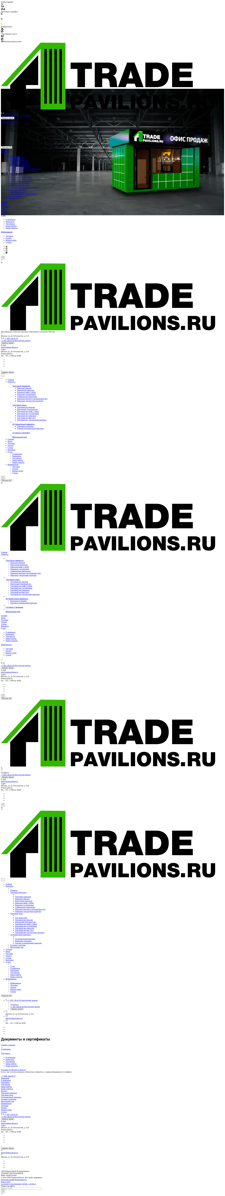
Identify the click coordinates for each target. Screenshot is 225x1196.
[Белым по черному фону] (1, 17)
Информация (6, 232)
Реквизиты (10, 222)
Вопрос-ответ (11, 240)
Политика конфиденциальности (14, 1180)
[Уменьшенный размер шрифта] (2, 4)
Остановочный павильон (16, 190)
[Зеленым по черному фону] (1, 25)
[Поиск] (3, 257)
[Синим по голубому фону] (1, 19)
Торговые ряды (12, 173)
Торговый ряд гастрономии (21, 181)
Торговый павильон (14, 156)
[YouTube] (6, 251)
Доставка (5, 207)
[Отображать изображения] (2, 29)
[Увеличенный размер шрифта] (3, 10)
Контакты (5, 213)
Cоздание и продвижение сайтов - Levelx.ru (18, 1184)
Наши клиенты (12, 228)
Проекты (5, 152)
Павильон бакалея (17, 158)
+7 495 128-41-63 (11, 114)
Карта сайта (5, 1182)
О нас (3, 215)
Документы (10, 224)
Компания (5, 1078)
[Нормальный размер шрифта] (2, 6)
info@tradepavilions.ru (9, 122)
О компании (10, 220)
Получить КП (6, 147)
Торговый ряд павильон (20, 183)
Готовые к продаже (13, 196)
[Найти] (3, 1191)
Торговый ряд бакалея (19, 175)
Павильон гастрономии (19, 164)
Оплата (4, 209)
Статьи (4, 211)
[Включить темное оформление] (3, 375)
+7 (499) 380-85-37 (8, 1076)
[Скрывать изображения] (2, 32)
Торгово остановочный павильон (23, 194)
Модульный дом (12, 198)
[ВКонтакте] (6, 246)
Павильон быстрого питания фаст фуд (25, 169)
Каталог (4, 1091)
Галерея (4, 202)
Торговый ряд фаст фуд (19, 185)
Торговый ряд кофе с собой (21, 179)
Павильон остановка (18, 192)
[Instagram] (6, 249)
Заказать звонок (7, 118)
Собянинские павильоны (20, 166)
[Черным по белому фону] (1, 14)
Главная (4, 150)
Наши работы (11, 226)
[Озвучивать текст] (2, 37)
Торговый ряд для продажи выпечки (25, 188)
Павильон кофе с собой (19, 162)
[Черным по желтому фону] (1, 22)
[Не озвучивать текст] (2, 39)
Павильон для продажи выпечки (23, 171)
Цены (3, 204)
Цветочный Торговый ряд (20, 177)
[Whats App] (6, 253)
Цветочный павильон (19, 160)
